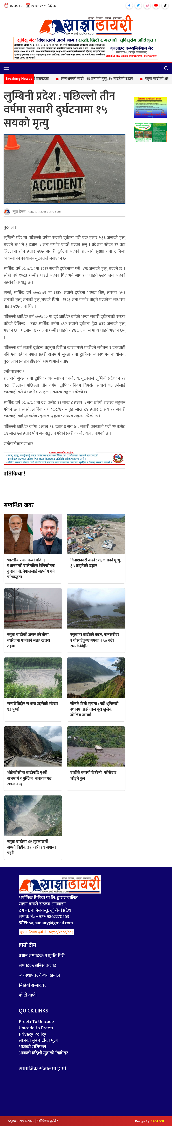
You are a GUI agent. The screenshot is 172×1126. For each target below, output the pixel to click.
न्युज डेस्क (19, 212)
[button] (6, 68)
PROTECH (157, 1121)
